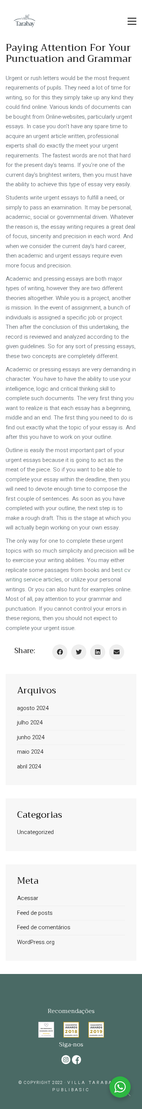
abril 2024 (29, 766)
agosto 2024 (32, 708)
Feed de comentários (43, 927)
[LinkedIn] (97, 652)
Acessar (27, 898)
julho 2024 (29, 722)
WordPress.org (36, 942)
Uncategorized (35, 832)
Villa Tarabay (92, 1082)
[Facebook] (59, 652)
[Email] (116, 652)
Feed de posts (35, 913)
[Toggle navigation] (132, 21)
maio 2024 (30, 752)
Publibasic (71, 1090)
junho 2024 (30, 737)
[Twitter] (78, 652)
